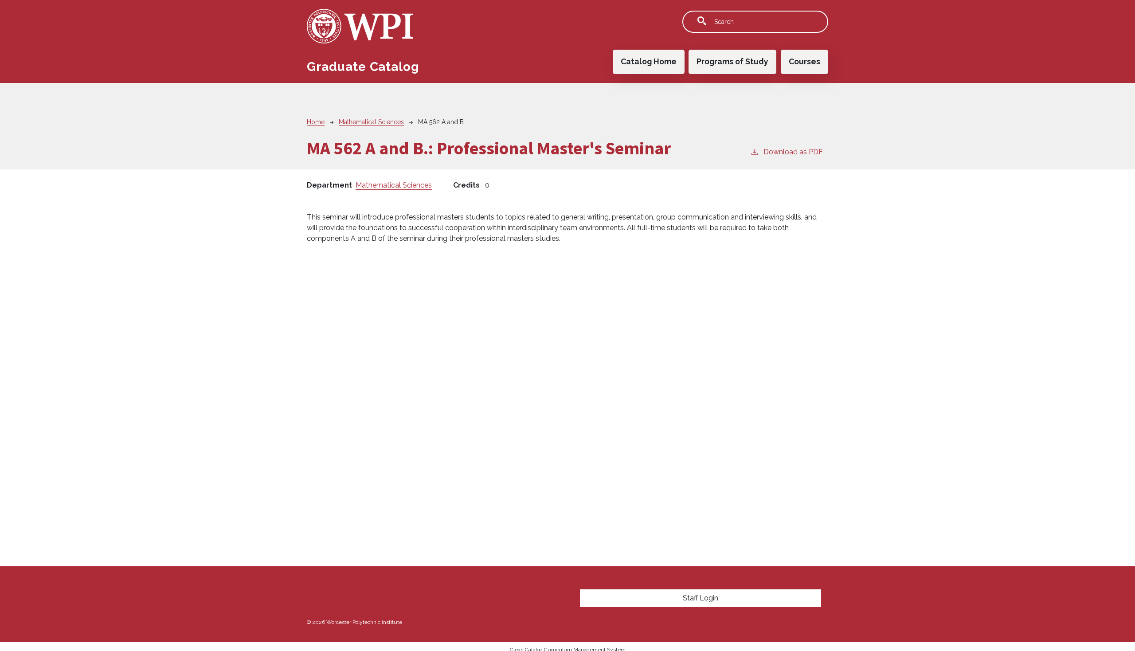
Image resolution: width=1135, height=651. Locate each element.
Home (316, 121)
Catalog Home (649, 61)
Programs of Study (732, 61)
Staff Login (700, 598)
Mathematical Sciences (371, 121)
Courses (804, 61)
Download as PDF (793, 152)
